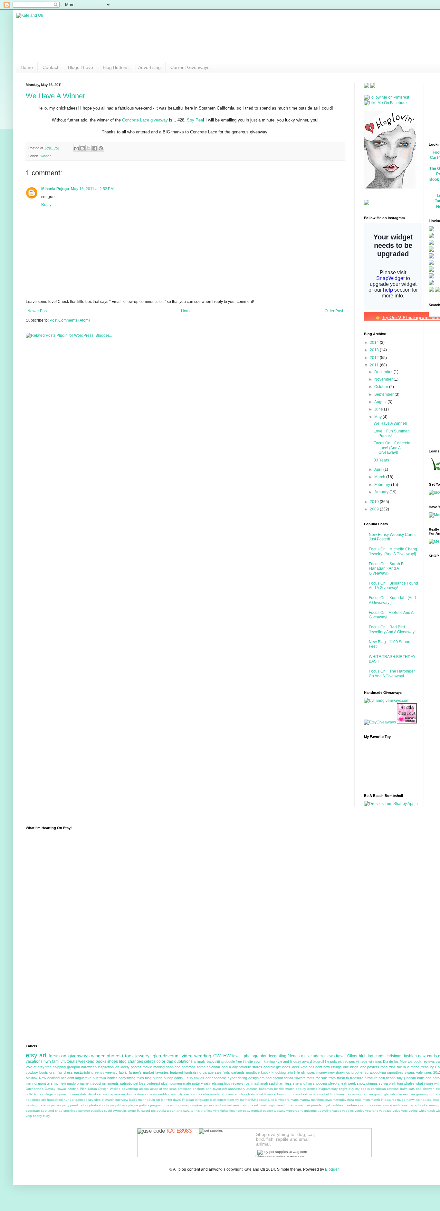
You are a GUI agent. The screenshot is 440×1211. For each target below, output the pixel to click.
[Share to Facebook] (94, 148)
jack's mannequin (142, 1099)
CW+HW (222, 1055)
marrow (305, 1099)
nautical (426, 1099)
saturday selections (374, 1105)
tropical (256, 1110)
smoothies (395, 1072)
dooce (142, 1094)
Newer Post (37, 311)
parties (56, 1105)
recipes (349, 1061)
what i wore (424, 1083)
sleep (332, 1083)
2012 (375, 357)
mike (358, 1099)
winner (46, 156)
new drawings (339, 1072)
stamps (372, 1083)
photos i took (120, 1055)
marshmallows (321, 1099)
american (184, 1088)
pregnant (157, 1105)
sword (145, 1110)
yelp (29, 1116)
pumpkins (195, 1105)
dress (68, 1072)
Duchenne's (34, 1088)
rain (207, 1083)
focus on (57, 1055)
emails (215, 1094)
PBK (83, 1088)
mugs (401, 1099)
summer (84, 1110)
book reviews (424, 1061)
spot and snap (51, 1110)
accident (67, 1078)
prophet (357, 1072)
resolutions (259, 1105)
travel (341, 1056)
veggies (348, 1110)
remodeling (241, 1105)
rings (271, 1105)
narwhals (413, 1099)
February (382, 484)
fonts (310, 1078)
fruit (332, 1094)
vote (404, 1110)
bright (343, 1088)
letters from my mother (233, 1099)
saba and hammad (181, 1067)
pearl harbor (79, 1105)
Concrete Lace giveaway (145, 120)
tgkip (156, 1055)
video (187, 1055)
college (47, 1094)
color (161, 1061)
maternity (339, 1099)
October (381, 386)
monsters (45, 1083)
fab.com (227, 1094)
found (281, 1094)
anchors (199, 1088)
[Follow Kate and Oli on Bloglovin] (390, 187)
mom (366, 1099)
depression (117, 1094)
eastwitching (83, 1072)
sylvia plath (387, 1083)
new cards (427, 1056)
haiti (381, 1078)
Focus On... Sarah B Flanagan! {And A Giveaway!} (386, 569)
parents (44, 1105)
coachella (219, 1078)
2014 (375, 342)
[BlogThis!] (82, 148)
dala (83, 1094)
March (380, 477)
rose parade (313, 1105)
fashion (410, 1056)
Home (27, 67)
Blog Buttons (116, 67)
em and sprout (271, 1078)
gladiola (390, 1094)
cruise (75, 1094)
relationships (220, 1083)
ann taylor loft (216, 1088)
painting (32, 1105)
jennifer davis (171, 1099)
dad (170, 1061)
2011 (375, 365)
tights (224, 1110)
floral (259, 1094)
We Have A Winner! (56, 96)
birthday (366, 1056)
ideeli (295, 1067)
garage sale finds (216, 1072)
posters (373, 1067)
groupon (73, 1067)
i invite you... (253, 1061)
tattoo (415, 1067)
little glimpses (304, 1072)
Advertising (149, 67)
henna (391, 1078)
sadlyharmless (280, 1083)
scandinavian (399, 1105)
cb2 (418, 1088)
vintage (361, 1061)
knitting (269, 1061)
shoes (112, 1061)
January (381, 492)
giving (378, 1094)
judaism (410, 1078)
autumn (252, 1088)
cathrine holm (397, 1088)
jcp (158, 1099)
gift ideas (283, 1067)
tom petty (243, 1110)
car (208, 1078)
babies (112, 1078)
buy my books (359, 1088)
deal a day (230, 1067)
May (378, 417)
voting (413, 1110)
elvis (206, 1094)
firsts (251, 1094)
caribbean (378, 1088)
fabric (123, 1072)
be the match (284, 1088)
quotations (183, 1061)
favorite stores (250, 1067)
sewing (433, 1105)
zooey (37, 1116)
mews (329, 1056)
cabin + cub (183, 1078)
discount (171, 1055)
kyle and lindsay (288, 1061)
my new (60, 1083)
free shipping (55, 1067)
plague (133, 1105)
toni (400, 1083)
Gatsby (50, 1088)
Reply (46, 204)
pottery (197, 1083)
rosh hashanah (256, 1083)
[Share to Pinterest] (101, 148)
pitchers (121, 1105)
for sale (322, 1078)
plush (165, 1083)
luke (271, 1099)
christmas (394, 1056)
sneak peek (347, 1083)
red (229, 1105)
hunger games (74, 1099)
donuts (131, 1094)
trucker (268, 1110)
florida (288, 1078)
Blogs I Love (80, 67)
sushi (108, 1110)
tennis (195, 1110)
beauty (301, 1088)
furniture (371, 1078)
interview (121, 1099)
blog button (153, 1078)
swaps (410, 1072)
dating (242, 1078)
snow (361, 1083)
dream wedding (159, 1094)
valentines (424, 1072)
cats (411, 1088)
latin (290, 1072)
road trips (388, 1067)
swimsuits (120, 1110)
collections (33, 1094)
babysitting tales (131, 1078)
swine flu (134, 1110)
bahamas (266, 1088)
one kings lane (354, 1067)
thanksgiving (210, 1110)
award (307, 1061)
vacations (34, 1061)
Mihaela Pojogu (55, 189)
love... (237, 1056)
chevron (429, 1088)
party (65, 1105)
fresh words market (315, 1094)
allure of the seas (163, 1088)
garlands (238, 1072)
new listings (332, 1067)
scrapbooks (418, 1105)
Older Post (334, 311)
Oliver (352, 1056)
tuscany (279, 1110)
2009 (375, 509)
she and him (302, 1083)
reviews (237, 1083)
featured (176, 1072)
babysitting (215, 1061)
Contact (50, 67)
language (202, 1099)
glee (412, 1094)
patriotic (126, 1083)
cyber (232, 1078)
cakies (199, 1078)
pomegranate (180, 1083)
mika (350, 1099)
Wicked (115, 1088)
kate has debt (311, 1067)
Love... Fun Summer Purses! (391, 433)
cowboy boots (37, 1072)
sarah (201, 1067)
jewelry (142, 1055)
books (101, 1061)
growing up (424, 1094)
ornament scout (89, 1083)
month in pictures (383, 1099)
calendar (213, 1067)
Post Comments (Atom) (70, 320)
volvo (396, 1110)
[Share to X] (88, 148)
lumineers (282, 1099)
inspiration (106, 1067)
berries (312, 1088)
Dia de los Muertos (398, 1061)
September (384, 394)
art (42, 1055)
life (327, 1061)
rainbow (220, 1105)
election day (193, 1094)
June (379, 409)
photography (255, 1056)
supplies (97, 1110)
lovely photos (130, 1067)
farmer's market (141, 1072)
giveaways (79, 1055)
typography (294, 1110)
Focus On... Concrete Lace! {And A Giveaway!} (392, 448)
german (367, 1094)
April (378, 469)
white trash (427, 1110)
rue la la (403, 1067)
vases (336, 1110)
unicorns (310, 1110)
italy (400, 1078)
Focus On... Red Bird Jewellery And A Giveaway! (392, 629)
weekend (86, 1061)
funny (340, 1094)
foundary (293, 1094)
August (380, 402)
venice (359, 1110)
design (253, 1078)
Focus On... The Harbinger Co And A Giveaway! (392, 673)
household (55, 1099)
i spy (89, 1099)
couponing (62, 1094)
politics (144, 1105)
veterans (371, 1110)
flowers (300, 1078)
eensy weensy (106, 1072)
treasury (427, 1067)
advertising (130, 1088)
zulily (46, 1116)
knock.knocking (273, 1072)
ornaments (110, 1083)
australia (99, 1078)
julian (190, 1099)
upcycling (324, 1110)
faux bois (240, 1094)
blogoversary (328, 1088)
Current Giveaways (189, 67)
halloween (89, 1067)
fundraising (192, 1072)
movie (147, 1067)
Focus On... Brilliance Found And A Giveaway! (393, 585)
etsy (31, 1055)
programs (180, 1105)
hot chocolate (36, 1099)
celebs (150, 1061)
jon (117, 1067)
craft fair (55, 1072)
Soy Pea (195, 120)
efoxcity (177, 1094)
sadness (353, 1105)
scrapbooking (375, 1072)
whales (409, 1083)
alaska (144, 1088)
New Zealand (49, 1078)
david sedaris (98, 1094)
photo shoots (99, 1105)
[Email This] (76, 148)
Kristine (73, 1088)
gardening (353, 1094)
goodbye (253, 1072)
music (306, 1056)
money (321, 1072)
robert (290, 1105)
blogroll (318, 1061)
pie (112, 1105)
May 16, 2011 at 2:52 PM (92, 189)
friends (294, 1056)
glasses (402, 1094)
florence (270, 1094)
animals (200, 1061)
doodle (230, 1061)
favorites (162, 1072)
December (384, 372)
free (239, 1061)
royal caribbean (334, 1105)
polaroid (336, 1061)
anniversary (236, 1088)
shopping (320, 1083)
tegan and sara (178, 1110)
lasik (213, 1099)
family (57, 1061)
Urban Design (98, 1088)
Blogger (332, 1169)
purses (209, 1105)
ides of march (104, 1099)
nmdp (71, 1083)
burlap (168, 1078)
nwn (47, 1061)
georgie (269, 1067)
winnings (375, 1061)
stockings (70, 1110)
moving (159, 1067)
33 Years (381, 460)
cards (379, 1056)
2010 (375, 501)
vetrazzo (385, 1110)
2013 (375, 350)
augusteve (83, 1078)
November (384, 379)
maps (295, 1099)
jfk (183, 1099)
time (232, 1110)
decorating (277, 1056)
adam (318, 1056)
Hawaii (61, 1088)
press (169, 1105)
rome (299, 1105)
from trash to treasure (346, 1078)
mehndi (31, 1083)
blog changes (131, 1061)
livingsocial (259, 1099)
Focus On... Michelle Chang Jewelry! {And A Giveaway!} (393, 551)
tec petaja (158, 1110)
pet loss (139, 1083)
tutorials (70, 1061)
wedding (202, 1055)
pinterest (153, 1083)
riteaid (280, 1105)
